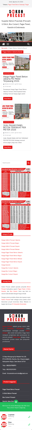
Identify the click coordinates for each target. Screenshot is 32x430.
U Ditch (28, 289)
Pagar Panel (21, 289)
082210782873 (11, 365)
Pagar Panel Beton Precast (11, 389)
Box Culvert (13, 291)
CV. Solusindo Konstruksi (19, 304)
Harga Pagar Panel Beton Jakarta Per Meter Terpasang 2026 (15, 79)
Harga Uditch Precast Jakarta (10, 240)
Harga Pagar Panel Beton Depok (11, 262)
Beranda (4, 48)
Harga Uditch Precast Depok (10, 246)
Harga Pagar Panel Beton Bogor (11, 256)
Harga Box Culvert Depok (9, 274)
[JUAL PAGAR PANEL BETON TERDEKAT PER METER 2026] (16, 111)
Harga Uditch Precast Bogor (10, 243)
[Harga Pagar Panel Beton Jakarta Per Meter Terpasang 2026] (16, 62)
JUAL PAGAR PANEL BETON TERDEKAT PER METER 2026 (14, 127)
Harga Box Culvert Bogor (9, 271)
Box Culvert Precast (8, 397)
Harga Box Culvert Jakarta (9, 268)
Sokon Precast (5, 300)
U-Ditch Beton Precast (9, 393)
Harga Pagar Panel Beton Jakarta (11, 253)
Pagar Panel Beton (8, 73)
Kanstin (3, 291)
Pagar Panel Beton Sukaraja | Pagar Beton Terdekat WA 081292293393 (18, 5)
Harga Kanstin (5, 265)
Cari (28, 163)
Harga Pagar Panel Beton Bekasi (11, 259)
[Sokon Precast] (3, 44)
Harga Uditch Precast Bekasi (10, 249)
